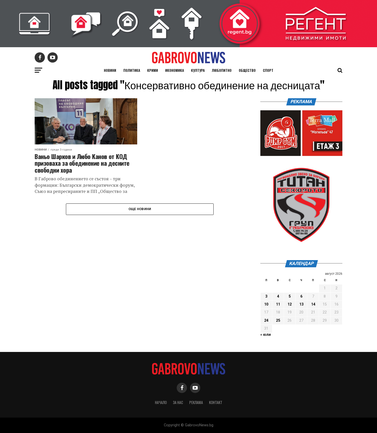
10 (266, 304)
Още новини (139, 209)
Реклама (196, 402)
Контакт (215, 402)
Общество (247, 70)
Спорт (268, 70)
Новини (110, 70)
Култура (198, 70)
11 (278, 304)
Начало (161, 402)
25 (278, 320)
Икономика (174, 70)
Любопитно (222, 70)
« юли (265, 334)
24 (266, 320)
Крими (152, 70)
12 (289, 304)
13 (301, 304)
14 (313, 304)
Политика (131, 70)
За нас (178, 402)
